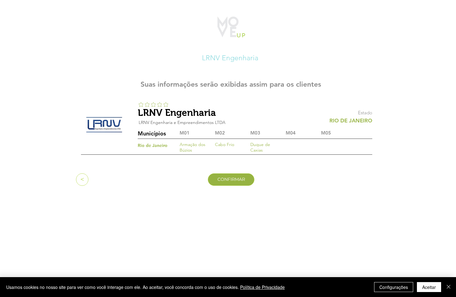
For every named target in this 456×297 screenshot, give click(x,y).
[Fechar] (448, 287)
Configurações (393, 287)
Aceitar (429, 287)
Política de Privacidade (262, 287)
